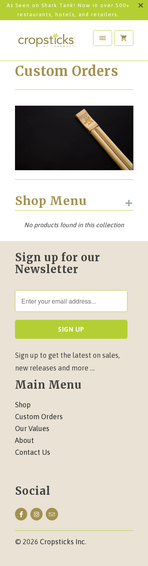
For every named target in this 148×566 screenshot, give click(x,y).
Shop (23, 405)
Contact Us (32, 452)
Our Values (32, 428)
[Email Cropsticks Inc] (52, 514)
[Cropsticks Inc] (46, 43)
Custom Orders (66, 71)
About (24, 440)
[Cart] (123, 38)
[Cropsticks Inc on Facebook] (21, 514)
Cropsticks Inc (62, 542)
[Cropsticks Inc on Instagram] (36, 514)
